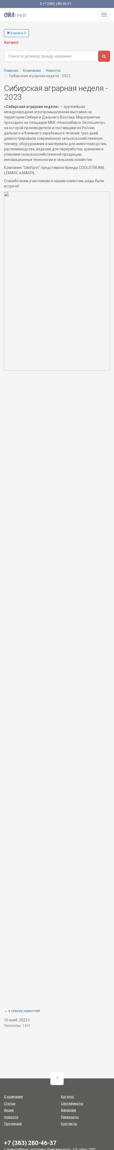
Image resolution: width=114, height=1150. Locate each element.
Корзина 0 (18, 33)
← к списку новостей (22, 1011)
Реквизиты (70, 1117)
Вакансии (68, 1110)
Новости (11, 1117)
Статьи (9, 1103)
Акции (9, 1110)
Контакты (69, 1124)
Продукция (13, 1124)
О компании (13, 1097)
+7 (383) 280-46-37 (56, 4)
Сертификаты (72, 1103)
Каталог (11, 42)
